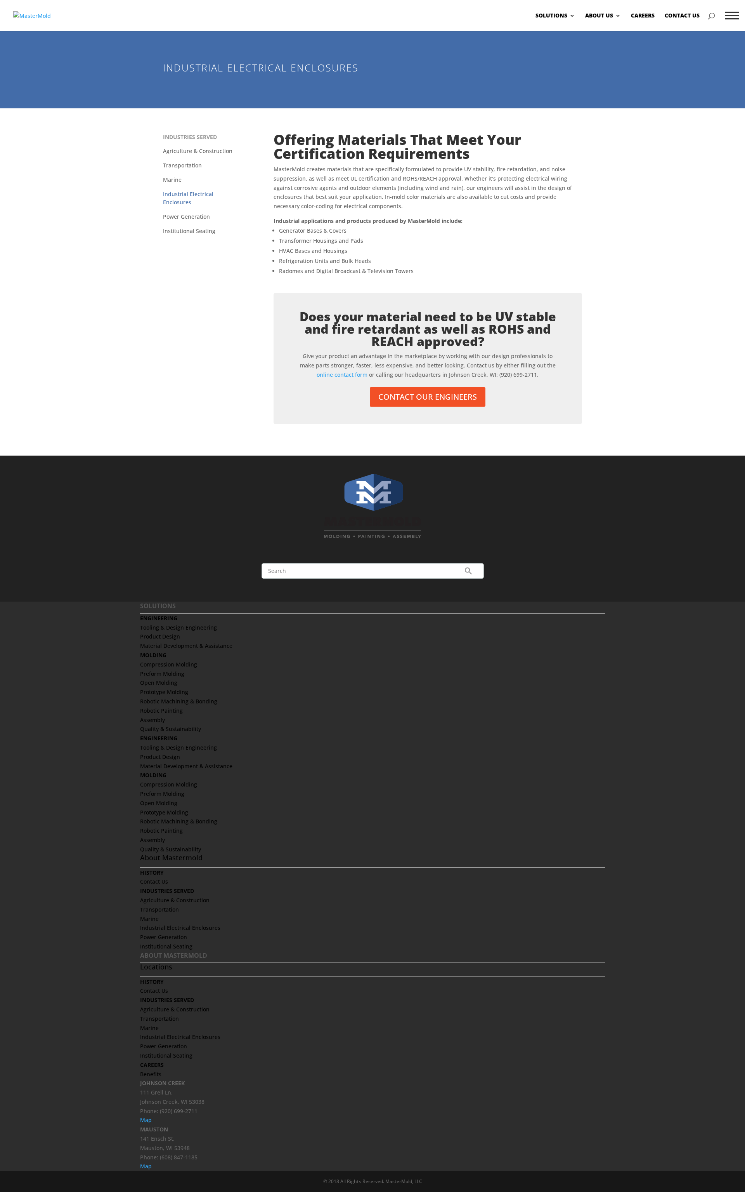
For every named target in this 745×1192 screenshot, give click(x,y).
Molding (153, 655)
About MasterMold (173, 955)
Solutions (551, 16)
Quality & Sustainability (170, 729)
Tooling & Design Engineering (178, 627)
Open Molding (158, 682)
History (152, 872)
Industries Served (190, 137)
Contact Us (682, 16)
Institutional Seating (189, 231)
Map (146, 1120)
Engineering (158, 618)
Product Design (160, 636)
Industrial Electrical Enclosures (180, 927)
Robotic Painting (161, 710)
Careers (643, 16)
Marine (172, 179)
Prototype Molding (164, 692)
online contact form (342, 374)
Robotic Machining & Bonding (178, 701)
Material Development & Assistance (186, 645)
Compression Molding (168, 664)
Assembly (152, 720)
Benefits (150, 1074)
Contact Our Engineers (427, 397)
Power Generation (186, 216)
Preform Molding (162, 673)
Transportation (182, 165)
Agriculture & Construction (197, 151)
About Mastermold (171, 857)
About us (599, 16)
